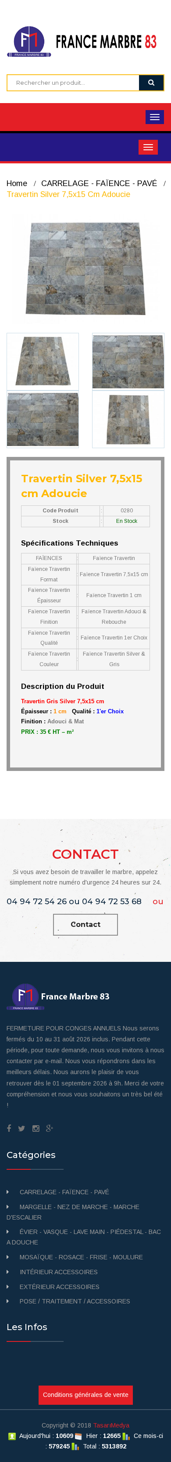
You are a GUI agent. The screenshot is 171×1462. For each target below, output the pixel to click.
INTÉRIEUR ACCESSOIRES (59, 1271)
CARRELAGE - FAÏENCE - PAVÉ (99, 183)
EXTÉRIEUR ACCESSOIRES (60, 1286)
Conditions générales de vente (85, 1394)
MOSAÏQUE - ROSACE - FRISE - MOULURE (81, 1257)
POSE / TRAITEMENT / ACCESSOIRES (75, 1301)
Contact (85, 924)
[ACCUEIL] (85, 40)
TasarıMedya (111, 1425)
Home (17, 183)
